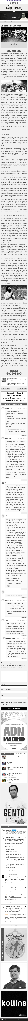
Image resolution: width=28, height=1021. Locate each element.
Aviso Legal (15, 1019)
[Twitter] (10, 51)
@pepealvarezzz (17, 878)
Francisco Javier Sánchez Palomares (9, 777)
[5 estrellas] (16, 47)
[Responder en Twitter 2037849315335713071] (5, 922)
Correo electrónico (6, 689)
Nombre (3, 684)
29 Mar (18, 837)
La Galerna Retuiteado (13, 874)
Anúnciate (25, 1019)
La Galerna (4, 771)
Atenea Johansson (5, 759)
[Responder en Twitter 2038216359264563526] (5, 903)
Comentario (4, 669)
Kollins (6, 876)
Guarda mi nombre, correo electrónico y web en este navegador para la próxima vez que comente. (14, 703)
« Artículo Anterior (5, 388)
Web (2, 695)
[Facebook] (8, 51)
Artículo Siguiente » (22, 388)
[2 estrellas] (12, 47)
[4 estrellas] (15, 47)
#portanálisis (8, 891)
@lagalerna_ (13, 837)
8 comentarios (14, 44)
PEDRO (6, 620)
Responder (24, 435)
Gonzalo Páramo (10, 764)
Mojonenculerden (9, 600)
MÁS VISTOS (8, 753)
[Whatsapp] (18, 51)
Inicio (3, 21)
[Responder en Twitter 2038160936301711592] (5, 883)
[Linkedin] (13, 51)
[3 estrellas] (14, 47)
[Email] (20, 51)
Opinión (7, 21)
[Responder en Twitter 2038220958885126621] (5, 871)
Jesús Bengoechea (14, 43)
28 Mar (18, 906)
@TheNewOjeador (9, 878)
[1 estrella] (11, 47)
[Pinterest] (15, 51)
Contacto (20, 1019)
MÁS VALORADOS (21, 753)
